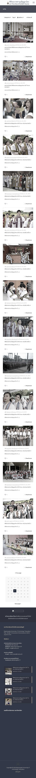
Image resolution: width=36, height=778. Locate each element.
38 (14, 594)
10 (14, 581)
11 (18, 581)
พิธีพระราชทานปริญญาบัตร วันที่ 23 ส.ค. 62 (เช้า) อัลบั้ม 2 (17, 378)
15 (8, 585)
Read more (29, 57)
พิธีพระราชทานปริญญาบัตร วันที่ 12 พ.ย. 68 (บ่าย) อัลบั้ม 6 (21, 699)
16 (11, 585)
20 (24, 585)
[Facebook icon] (16, 772)
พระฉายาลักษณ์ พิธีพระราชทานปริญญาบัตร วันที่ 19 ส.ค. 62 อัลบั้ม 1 (17, 86)
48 (24, 597)
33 (21, 591)
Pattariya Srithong (10, 303)
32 (18, 591)
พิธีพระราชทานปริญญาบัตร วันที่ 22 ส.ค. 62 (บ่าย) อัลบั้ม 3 (18, 487)
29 (8, 591)
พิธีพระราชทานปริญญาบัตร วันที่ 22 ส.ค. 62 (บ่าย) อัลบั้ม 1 (18, 560)
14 (27, 581)
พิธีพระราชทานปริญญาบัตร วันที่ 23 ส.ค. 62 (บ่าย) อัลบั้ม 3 (18, 123)
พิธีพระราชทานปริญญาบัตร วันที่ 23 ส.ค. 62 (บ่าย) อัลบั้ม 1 (18, 196)
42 (27, 594)
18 (18, 585)
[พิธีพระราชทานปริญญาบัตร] (18, 2)
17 (14, 585)
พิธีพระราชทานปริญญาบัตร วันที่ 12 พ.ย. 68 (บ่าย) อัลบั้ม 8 (21, 678)
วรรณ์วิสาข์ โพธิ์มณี (10, 121)
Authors (21, 17)
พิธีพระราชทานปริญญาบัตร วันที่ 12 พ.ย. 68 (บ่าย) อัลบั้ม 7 (21, 688)
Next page (17, 604)
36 (8, 594)
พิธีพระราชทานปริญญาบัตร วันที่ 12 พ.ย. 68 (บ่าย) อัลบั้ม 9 (21, 668)
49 (27, 597)
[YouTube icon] (20, 772)
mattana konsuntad (11, 157)
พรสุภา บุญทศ (9, 521)
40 (21, 594)
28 (27, 588)
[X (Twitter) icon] (18, 772)
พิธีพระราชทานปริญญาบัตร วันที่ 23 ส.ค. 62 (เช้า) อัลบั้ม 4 (17, 305)
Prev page (18, 573)
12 (21, 581)
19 (21, 585)
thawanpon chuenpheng (12, 194)
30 (11, 591)
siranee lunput (10, 83)
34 (24, 591)
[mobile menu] (33, 2)
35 (27, 591)
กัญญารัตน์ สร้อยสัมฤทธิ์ (11, 339)
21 (27, 585)
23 (11, 588)
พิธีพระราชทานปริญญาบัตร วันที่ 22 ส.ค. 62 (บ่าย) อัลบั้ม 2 (18, 523)
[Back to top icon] (18, 764)
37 (11, 594)
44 (11, 597)
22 (8, 588)
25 (18, 588)
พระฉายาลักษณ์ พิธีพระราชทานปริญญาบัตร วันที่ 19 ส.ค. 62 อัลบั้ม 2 (17, 48)
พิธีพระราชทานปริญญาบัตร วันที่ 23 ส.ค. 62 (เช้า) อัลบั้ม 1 (17, 414)
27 (24, 588)
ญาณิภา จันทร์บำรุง (10, 45)
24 (14, 588)
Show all (29, 17)
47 (21, 597)
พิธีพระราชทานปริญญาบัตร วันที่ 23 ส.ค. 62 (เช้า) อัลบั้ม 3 (17, 342)
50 (18, 600)
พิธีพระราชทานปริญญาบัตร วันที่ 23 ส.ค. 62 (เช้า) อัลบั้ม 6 (17, 232)
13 (24, 581)
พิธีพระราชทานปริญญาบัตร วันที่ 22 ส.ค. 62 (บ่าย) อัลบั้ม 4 (18, 451)
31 (14, 591)
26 (21, 588)
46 (18, 597)
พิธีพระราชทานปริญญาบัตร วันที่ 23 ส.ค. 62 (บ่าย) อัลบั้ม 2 (18, 160)
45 (14, 597)
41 (24, 594)
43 (8, 597)
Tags (13, 17)
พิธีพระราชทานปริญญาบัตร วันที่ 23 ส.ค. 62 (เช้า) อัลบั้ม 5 (17, 269)
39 (18, 594)
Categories (7, 17)
